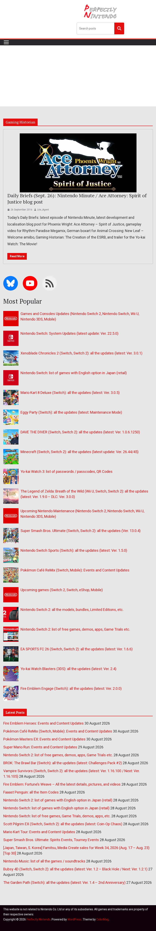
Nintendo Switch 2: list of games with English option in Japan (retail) (57, 800)
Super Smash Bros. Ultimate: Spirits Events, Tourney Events (51, 840)
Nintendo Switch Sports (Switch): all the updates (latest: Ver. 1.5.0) (74, 550)
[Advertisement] (78, 75)
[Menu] (6, 42)
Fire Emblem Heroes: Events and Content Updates (43, 723)
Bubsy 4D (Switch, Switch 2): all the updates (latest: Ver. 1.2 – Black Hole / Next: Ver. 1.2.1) (75, 869)
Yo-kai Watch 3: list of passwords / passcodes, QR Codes (67, 471)
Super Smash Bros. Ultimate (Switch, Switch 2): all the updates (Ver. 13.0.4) (81, 531)
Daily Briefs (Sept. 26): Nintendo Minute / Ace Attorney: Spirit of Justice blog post (77, 198)
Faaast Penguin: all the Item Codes (31, 792)
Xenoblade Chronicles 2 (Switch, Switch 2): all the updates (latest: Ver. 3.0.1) (81, 353)
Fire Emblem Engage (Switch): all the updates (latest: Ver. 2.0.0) (71, 688)
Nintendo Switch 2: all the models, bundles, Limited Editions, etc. (72, 609)
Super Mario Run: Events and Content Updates (40, 747)
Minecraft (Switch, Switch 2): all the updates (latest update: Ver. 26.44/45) (80, 452)
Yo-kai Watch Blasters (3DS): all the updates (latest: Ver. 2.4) (68, 669)
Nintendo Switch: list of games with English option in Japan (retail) (74, 373)
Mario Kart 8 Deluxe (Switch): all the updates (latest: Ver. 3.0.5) (70, 392)
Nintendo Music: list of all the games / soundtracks (44, 861)
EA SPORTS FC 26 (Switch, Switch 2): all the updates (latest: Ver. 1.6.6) (77, 649)
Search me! (119, 28)
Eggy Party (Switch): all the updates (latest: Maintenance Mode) (71, 412)
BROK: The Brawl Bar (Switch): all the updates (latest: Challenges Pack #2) (62, 763)
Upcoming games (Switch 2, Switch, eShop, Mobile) (62, 590)
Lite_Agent (43, 209)
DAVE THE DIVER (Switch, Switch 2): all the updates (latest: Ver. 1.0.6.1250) (80, 432)
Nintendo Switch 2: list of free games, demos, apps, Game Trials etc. (75, 629)
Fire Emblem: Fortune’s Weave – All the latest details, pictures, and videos (62, 784)
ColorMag (102, 919)
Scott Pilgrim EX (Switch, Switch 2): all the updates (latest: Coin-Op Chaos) (62, 824)
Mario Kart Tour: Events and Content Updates (39, 832)
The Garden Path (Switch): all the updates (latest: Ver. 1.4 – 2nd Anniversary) (64, 882)
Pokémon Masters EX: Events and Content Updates (44, 739)
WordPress (74, 919)
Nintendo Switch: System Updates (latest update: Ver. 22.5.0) (69, 333)
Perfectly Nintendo (38, 919)
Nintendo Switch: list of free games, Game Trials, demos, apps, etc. (56, 816)
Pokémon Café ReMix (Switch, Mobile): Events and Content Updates (75, 570)
